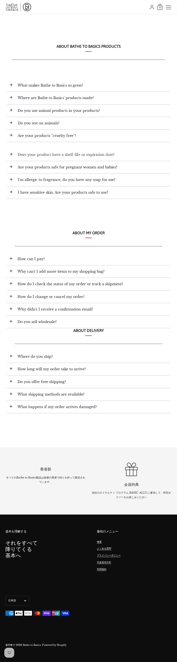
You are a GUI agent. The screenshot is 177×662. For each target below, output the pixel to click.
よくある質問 (104, 548)
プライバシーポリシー (109, 555)
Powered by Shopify (54, 644)
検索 (99, 541)
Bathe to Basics (32, 644)
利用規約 (101, 569)
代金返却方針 (104, 562)
